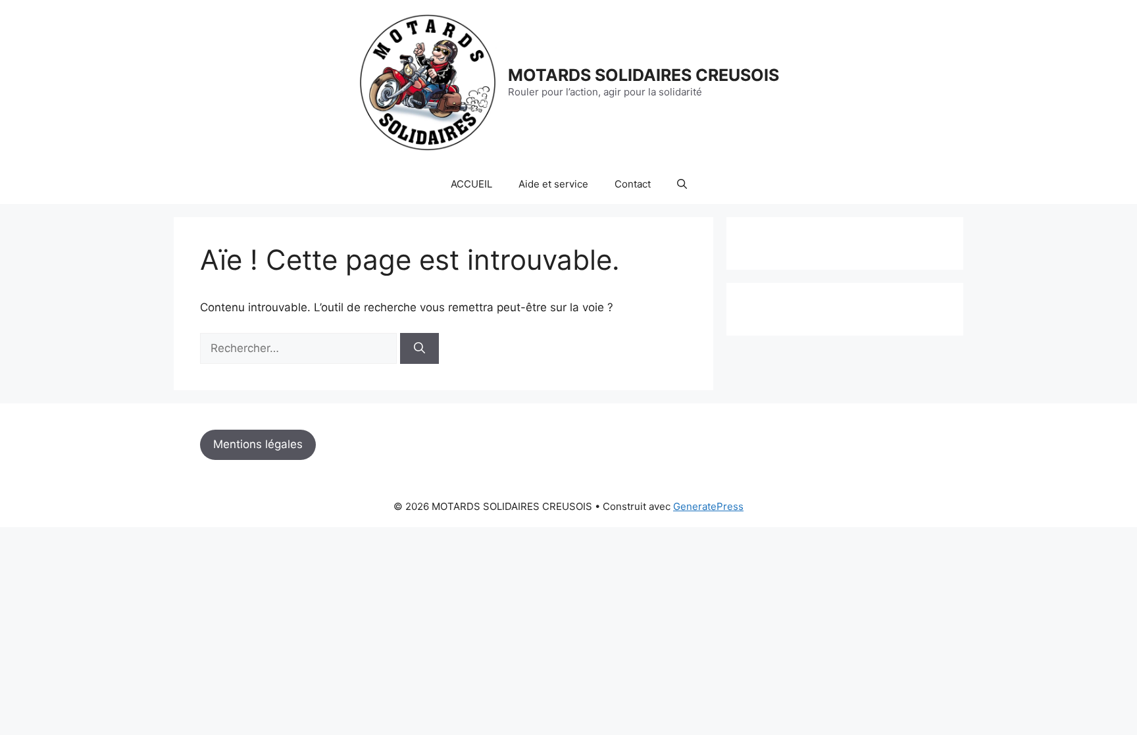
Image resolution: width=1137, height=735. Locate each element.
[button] (682, 184)
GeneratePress (708, 506)
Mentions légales (258, 444)
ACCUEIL (471, 184)
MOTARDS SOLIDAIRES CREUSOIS (643, 75)
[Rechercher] (419, 349)
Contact (633, 184)
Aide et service (553, 184)
